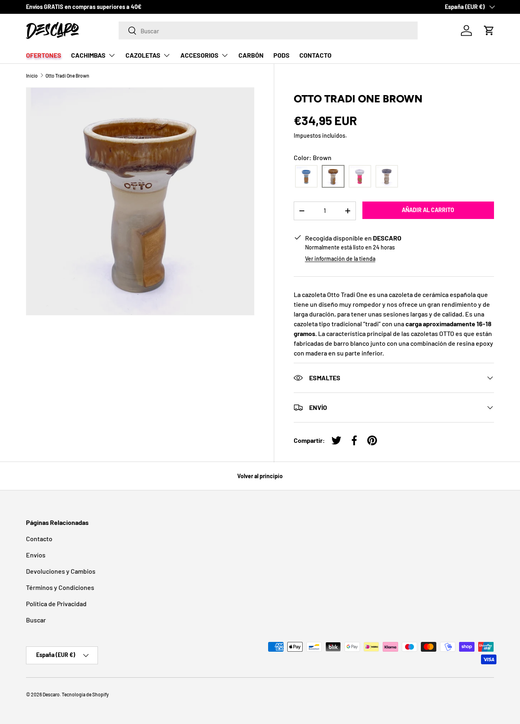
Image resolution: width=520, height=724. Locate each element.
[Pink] (360, 177)
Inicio (32, 75)
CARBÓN (251, 55)
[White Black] (386, 177)
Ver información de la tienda (340, 258)
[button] (489, 30)
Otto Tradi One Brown (67, 75)
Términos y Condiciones (60, 587)
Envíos (36, 555)
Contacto (39, 538)
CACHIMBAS (88, 55)
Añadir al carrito (428, 209)
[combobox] (268, 30)
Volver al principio (260, 476)
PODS (281, 55)
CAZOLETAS (143, 55)
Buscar (36, 620)
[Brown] (333, 177)
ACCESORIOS (199, 55)
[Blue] (306, 177)
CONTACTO (315, 55)
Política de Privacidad (56, 603)
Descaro (51, 694)
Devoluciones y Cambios (60, 571)
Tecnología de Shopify (85, 694)
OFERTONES (43, 55)
